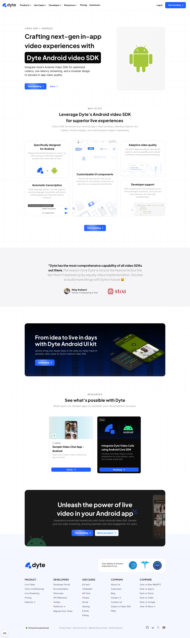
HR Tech (86, 593)
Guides (56, 602)
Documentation (60, 589)
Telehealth (87, 589)
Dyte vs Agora (147, 589)
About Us (115, 584)
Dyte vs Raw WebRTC (150, 584)
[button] (26, 5)
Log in (159, 5)
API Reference (60, 597)
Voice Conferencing (34, 589)
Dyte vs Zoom (147, 593)
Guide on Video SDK (121, 606)
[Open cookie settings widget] (5, 633)
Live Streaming (32, 593)
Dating (85, 615)
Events (85, 611)
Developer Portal (61, 584)
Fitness (85, 597)
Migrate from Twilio (63, 611)
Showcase (58, 593)
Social (85, 602)
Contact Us (116, 602)
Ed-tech (86, 584)
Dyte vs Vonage (147, 602)
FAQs (113, 611)
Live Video (30, 584)
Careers (115, 597)
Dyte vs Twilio (147, 597)
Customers (94, 5)
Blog (113, 593)
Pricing (83, 5)
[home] (9, 5)
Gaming (86, 606)
